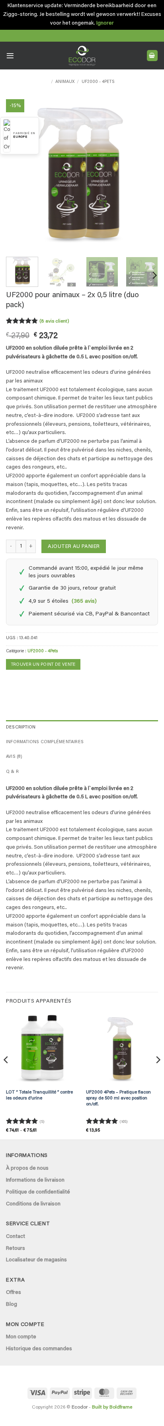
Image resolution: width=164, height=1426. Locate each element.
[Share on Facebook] (12, 683)
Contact (15, 1237)
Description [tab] (20, 727)
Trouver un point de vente (43, 665)
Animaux (64, 82)
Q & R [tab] (12, 772)
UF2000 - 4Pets (98, 82)
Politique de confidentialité (38, 1192)
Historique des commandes (39, 1349)
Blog (11, 1304)
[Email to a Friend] (24, 683)
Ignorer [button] (105, 23)
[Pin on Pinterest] (36, 683)
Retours (15, 1248)
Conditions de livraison (33, 1204)
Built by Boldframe (112, 1407)
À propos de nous (27, 1168)
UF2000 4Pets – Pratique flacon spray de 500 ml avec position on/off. (118, 1098)
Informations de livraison (35, 1180)
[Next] (145, 175)
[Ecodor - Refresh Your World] (82, 57)
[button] (10, 56)
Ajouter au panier (74, 546)
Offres (13, 1292)
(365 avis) (84, 601)
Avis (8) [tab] (14, 757)
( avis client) (54, 321)
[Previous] (19, 175)
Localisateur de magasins (36, 1260)
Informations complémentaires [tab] (45, 742)
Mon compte (21, 1337)
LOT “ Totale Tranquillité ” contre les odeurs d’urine (39, 1095)
